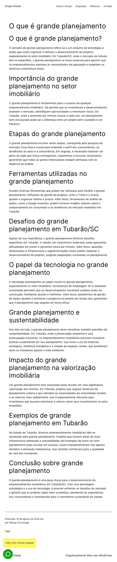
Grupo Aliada (13, 6)
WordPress (105, 555)
